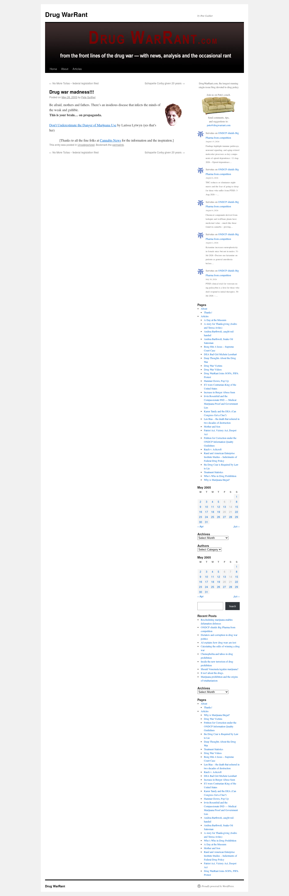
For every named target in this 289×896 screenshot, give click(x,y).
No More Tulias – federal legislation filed (74, 83)
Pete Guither (88, 97)
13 (224, 506)
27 (224, 517)
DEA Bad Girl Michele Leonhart (220, 354)
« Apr (200, 526)
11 (212, 506)
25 (212, 517)
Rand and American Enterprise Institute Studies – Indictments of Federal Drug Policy (220, 456)
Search (232, 606)
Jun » (236, 526)
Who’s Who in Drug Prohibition (220, 476)
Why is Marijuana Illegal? (217, 479)
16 (200, 512)
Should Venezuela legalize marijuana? (219, 669)
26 (218, 517)
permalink (118, 144)
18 (212, 512)
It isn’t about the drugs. (212, 673)
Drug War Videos (213, 369)
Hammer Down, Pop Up (216, 380)
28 (230, 517)
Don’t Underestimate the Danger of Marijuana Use (82, 125)
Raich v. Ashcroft (213, 449)
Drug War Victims (213, 365)
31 (206, 522)
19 (218, 512)
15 (236, 506)
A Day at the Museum (215, 320)
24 (206, 517)
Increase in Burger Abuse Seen (219, 392)
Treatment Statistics (213, 472)
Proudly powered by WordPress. (218, 886)
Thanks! (208, 312)
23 (200, 517)
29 (236, 517)
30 (200, 522)
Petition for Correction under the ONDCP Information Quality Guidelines (220, 441)
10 (206, 506)
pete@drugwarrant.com (218, 125)
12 (218, 506)
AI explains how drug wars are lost (218, 642)
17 (206, 512)
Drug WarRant (66, 14)
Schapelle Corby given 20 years (165, 83)
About (64, 69)
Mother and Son (212, 426)
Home (53, 69)
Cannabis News (110, 140)
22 (236, 512)
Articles (77, 69)
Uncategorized (86, 144)
